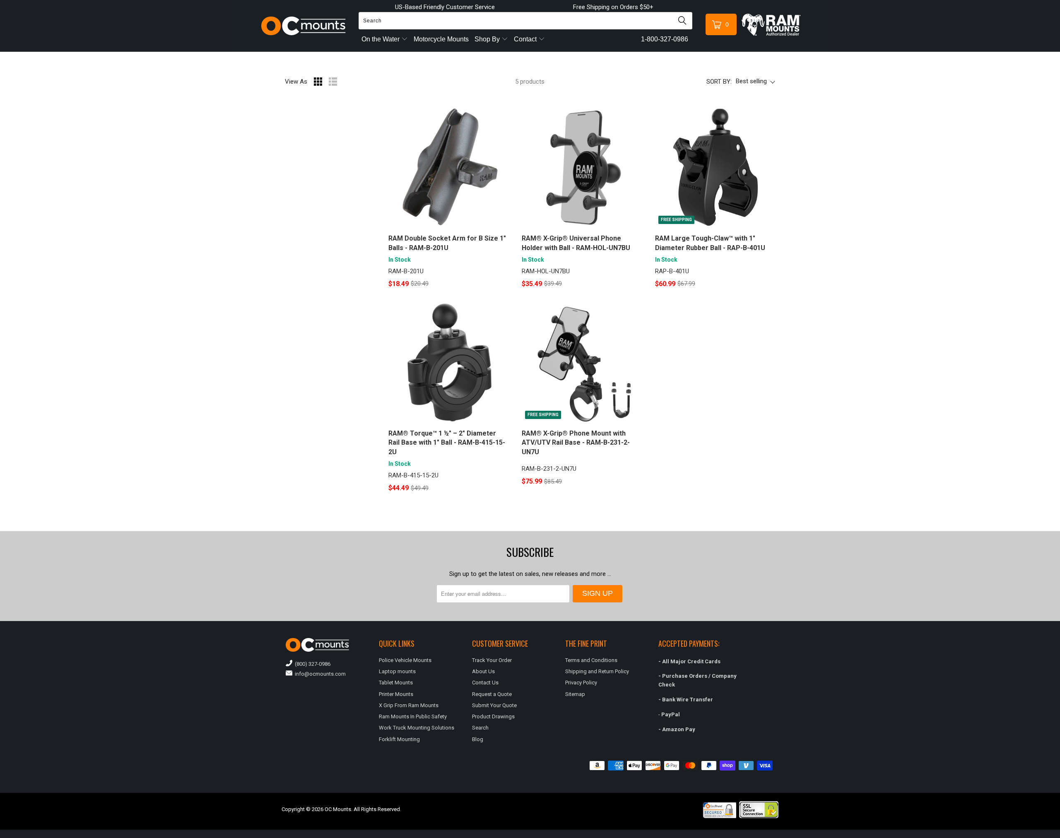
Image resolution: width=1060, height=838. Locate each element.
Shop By (488, 39)
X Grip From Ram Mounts (408, 705)
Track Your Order (492, 660)
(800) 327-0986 (311, 664)
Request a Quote (492, 694)
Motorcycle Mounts (441, 39)
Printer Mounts (396, 694)
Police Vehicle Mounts (405, 660)
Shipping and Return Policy (597, 671)
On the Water (381, 39)
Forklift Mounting (399, 739)
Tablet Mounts (396, 682)
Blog (477, 739)
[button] (1059, 834)
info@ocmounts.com (319, 674)
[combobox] (525, 20)
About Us (483, 671)
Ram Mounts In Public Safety (413, 716)
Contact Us (485, 682)
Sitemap (575, 694)
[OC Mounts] (304, 26)
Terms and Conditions (591, 660)
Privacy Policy (581, 682)
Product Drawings (493, 716)
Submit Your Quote (494, 705)
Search (480, 728)
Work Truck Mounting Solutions (416, 728)
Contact (526, 39)
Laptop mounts (397, 671)
